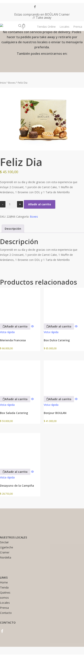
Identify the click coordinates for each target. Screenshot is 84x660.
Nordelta (5, 557)
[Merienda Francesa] (20, 303)
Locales (5, 602)
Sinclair (4, 542)
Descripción (13, 228)
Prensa (4, 608)
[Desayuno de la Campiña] (20, 448)
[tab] (13, 229)
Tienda (4, 587)
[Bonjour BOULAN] (64, 375)
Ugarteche (6, 547)
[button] (15, 326)
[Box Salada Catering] (20, 375)
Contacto (6, 613)
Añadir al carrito (39, 204)
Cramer (4, 552)
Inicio (3, 82)
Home (4, 582)
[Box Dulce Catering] (64, 303)
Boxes (12, 82)
